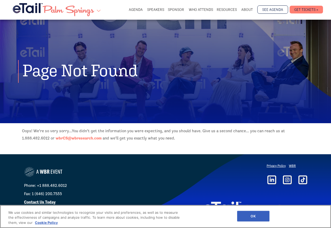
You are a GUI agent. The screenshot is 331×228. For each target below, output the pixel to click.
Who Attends (201, 10)
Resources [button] (227, 10)
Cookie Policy (46, 222)
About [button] (247, 10)
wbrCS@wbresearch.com (79, 138)
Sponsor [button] (176, 10)
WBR (292, 166)
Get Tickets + (306, 10)
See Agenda (272, 10)
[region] (165, 216)
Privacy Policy (276, 166)
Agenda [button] (136, 10)
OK (253, 216)
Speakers (155, 10)
